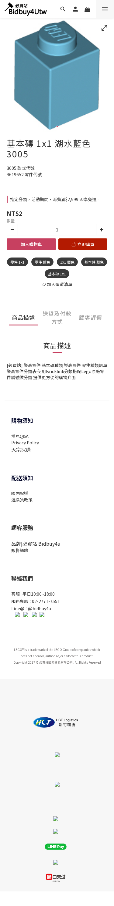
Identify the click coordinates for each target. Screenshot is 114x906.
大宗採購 (21, 449)
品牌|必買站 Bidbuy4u (35, 543)
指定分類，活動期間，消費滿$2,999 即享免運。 (55, 199)
